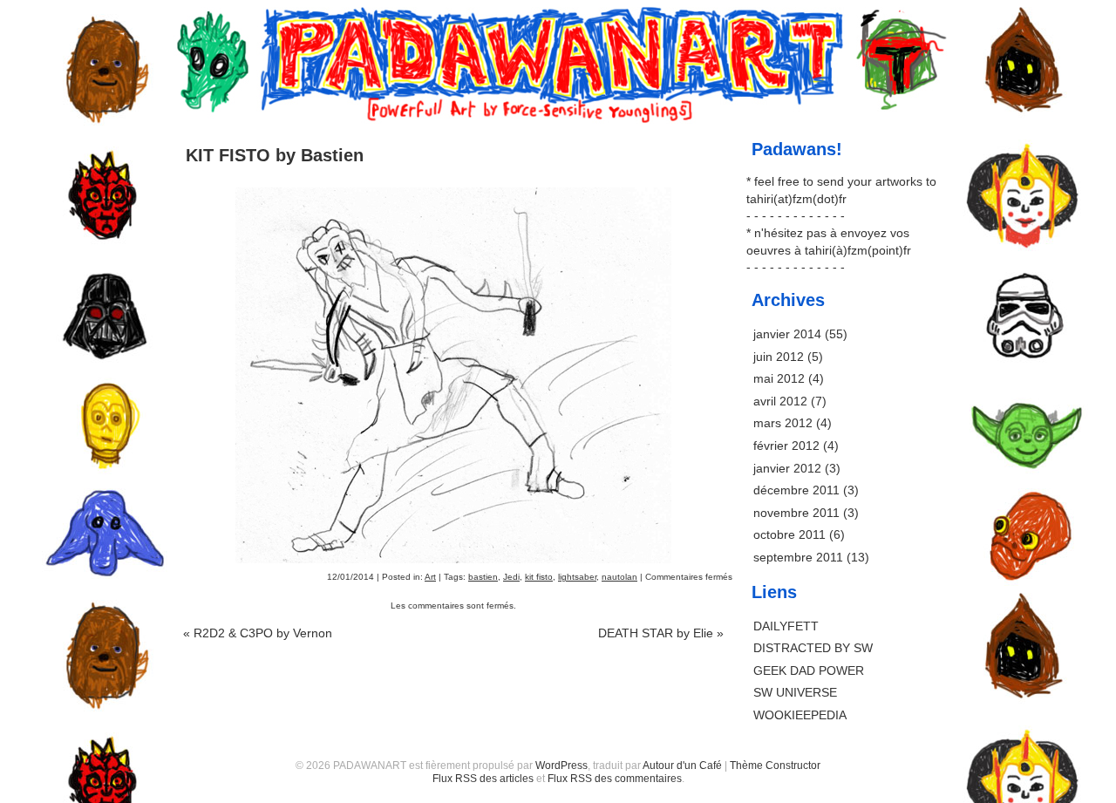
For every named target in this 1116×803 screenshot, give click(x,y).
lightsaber (577, 577)
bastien (483, 577)
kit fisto (539, 577)
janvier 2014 (787, 334)
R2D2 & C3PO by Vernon (257, 633)
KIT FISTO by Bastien (275, 155)
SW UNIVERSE (795, 692)
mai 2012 (779, 378)
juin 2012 (778, 357)
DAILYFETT (786, 626)
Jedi (511, 577)
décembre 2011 (796, 490)
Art (430, 577)
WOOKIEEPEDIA (800, 715)
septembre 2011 (798, 557)
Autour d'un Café (682, 765)
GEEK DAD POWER (808, 670)
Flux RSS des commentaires (615, 778)
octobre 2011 (789, 534)
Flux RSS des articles (483, 778)
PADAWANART (558, 28)
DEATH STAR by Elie (661, 633)
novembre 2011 (796, 513)
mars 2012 (783, 423)
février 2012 (786, 446)
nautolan (619, 577)
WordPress (561, 765)
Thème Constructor (775, 765)
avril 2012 (780, 401)
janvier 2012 (787, 468)
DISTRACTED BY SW (813, 648)
